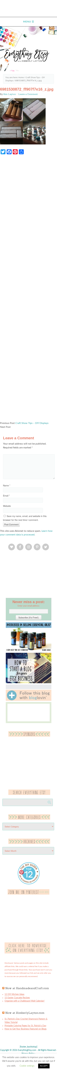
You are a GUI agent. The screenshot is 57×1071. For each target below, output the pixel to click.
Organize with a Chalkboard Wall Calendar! (25, 1001)
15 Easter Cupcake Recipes (17, 998)
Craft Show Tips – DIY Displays (31, 423)
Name (6, 485)
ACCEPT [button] (44, 1066)
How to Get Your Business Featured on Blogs (26, 1029)
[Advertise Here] (27, 953)
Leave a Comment (28, 94)
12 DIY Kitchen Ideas (14, 994)
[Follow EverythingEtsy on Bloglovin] (28, 700)
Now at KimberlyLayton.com (24, 1013)
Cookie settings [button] (27, 1066)
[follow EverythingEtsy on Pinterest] (28, 894)
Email (6, 495)
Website (7, 505)
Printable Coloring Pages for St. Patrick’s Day (25, 1026)
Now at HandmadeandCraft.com (27, 988)
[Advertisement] (28, 289)
